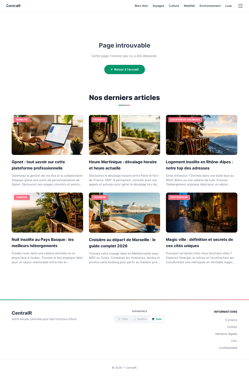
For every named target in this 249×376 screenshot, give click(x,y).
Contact (232, 326)
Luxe (228, 5)
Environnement (210, 5)
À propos (231, 319)
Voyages (158, 5)
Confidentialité (228, 347)
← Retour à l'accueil (124, 69)
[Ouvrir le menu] (240, 6)
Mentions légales (226, 333)
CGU (234, 340)
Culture (174, 5)
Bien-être (141, 5)
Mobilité (189, 5)
